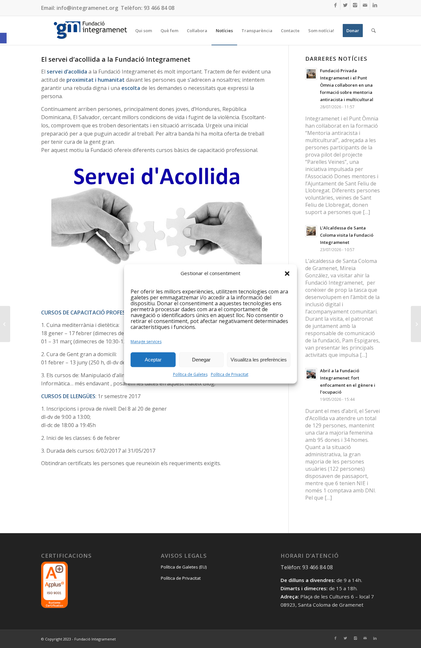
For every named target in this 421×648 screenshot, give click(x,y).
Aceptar (153, 359)
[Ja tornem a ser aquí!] (5, 324)
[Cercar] (373, 30)
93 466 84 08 (159, 7)
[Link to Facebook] (335, 5)
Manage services (146, 342)
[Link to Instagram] (355, 5)
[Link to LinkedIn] (375, 5)
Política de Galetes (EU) (184, 567)
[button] (3, 38)
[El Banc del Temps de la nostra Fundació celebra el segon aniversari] (416, 324)
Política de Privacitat (229, 375)
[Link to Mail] (365, 5)
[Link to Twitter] (345, 5)
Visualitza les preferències (259, 359)
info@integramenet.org (87, 7)
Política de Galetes (190, 375)
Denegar (201, 359)
